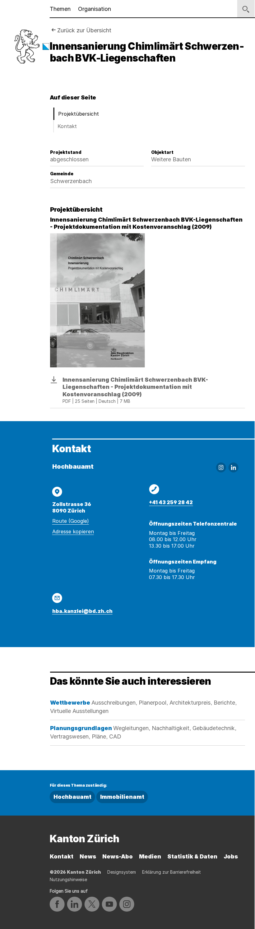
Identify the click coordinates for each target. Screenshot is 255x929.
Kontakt (67, 126)
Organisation (94, 9)
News (88, 856)
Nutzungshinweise (68, 879)
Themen (60, 9)
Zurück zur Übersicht (84, 30)
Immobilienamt (122, 796)
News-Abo (117, 856)
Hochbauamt (72, 796)
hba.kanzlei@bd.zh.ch (82, 611)
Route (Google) (70, 521)
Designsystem (121, 872)
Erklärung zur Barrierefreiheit (171, 872)
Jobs (231, 856)
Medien (150, 856)
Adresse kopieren (73, 531)
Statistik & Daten (192, 856)
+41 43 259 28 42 (171, 502)
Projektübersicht (78, 114)
